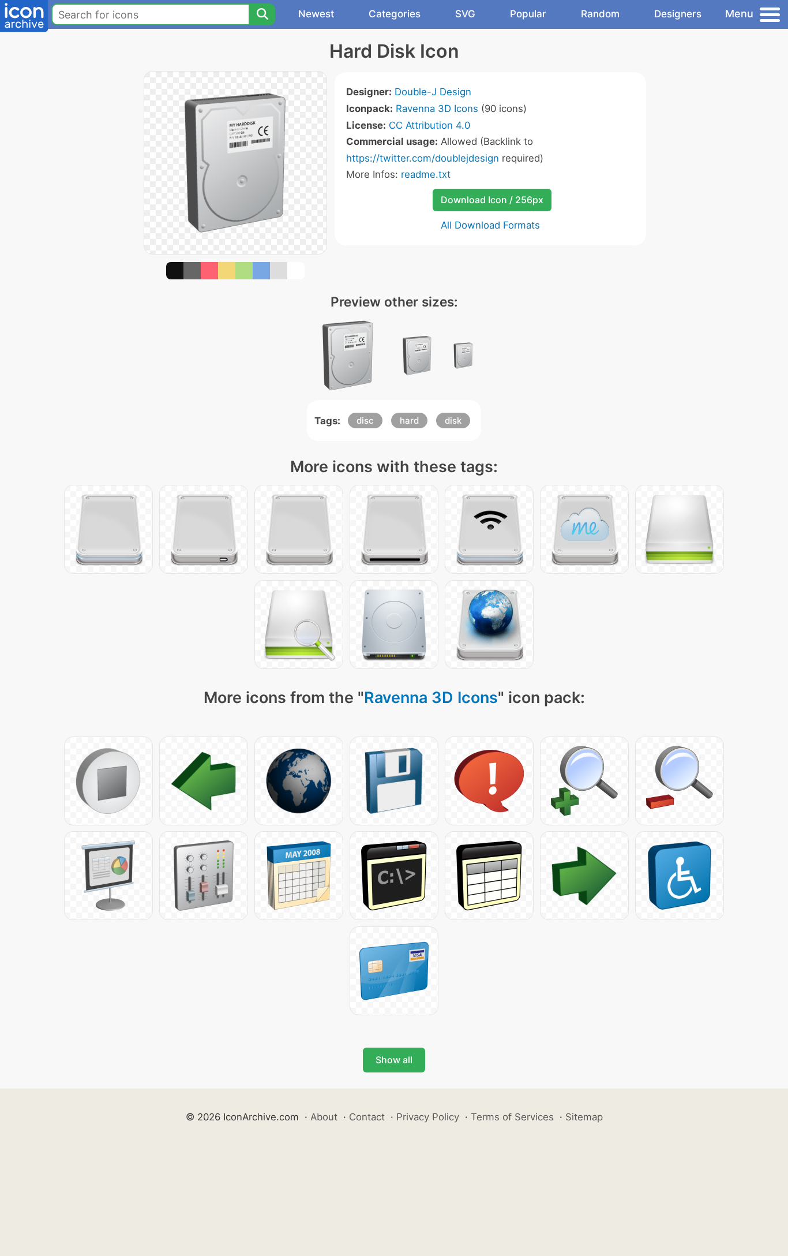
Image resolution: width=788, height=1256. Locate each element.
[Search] (262, 14)
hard (409, 420)
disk (453, 420)
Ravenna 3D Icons (437, 108)
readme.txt (426, 174)
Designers (677, 14)
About (323, 1117)
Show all (394, 1060)
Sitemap (584, 1117)
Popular (528, 14)
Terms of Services (512, 1117)
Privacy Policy (427, 1117)
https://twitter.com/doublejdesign (422, 158)
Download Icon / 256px (492, 199)
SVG (465, 14)
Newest (316, 14)
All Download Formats (490, 225)
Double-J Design (433, 92)
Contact (367, 1117)
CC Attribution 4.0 (429, 125)
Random (600, 14)
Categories (395, 14)
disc (365, 420)
